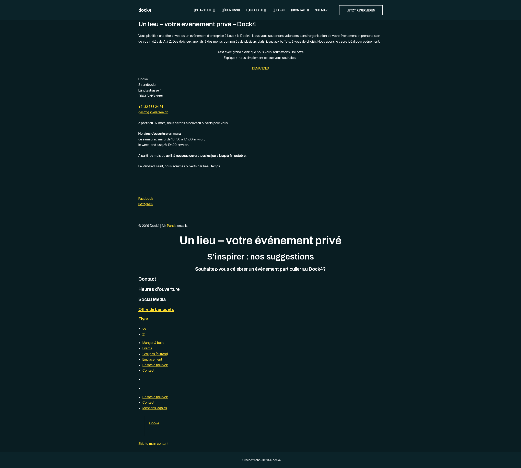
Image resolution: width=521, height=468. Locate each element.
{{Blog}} (278, 10)
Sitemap (321, 10)
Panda (171, 226)
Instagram (145, 204)
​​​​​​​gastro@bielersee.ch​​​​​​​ (153, 112)
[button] (361, 10)
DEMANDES (260, 68)
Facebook (145, 198)
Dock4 (154, 423)
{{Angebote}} (256, 10)
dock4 (144, 10)
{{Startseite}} (204, 10)
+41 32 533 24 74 (150, 107)
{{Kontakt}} (300, 10)
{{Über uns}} (230, 10)
